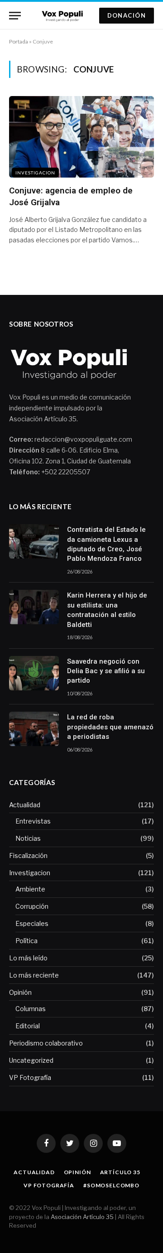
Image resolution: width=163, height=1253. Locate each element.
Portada (18, 41)
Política (26, 941)
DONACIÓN (126, 15)
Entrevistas (33, 821)
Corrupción (31, 906)
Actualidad (24, 805)
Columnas (30, 1008)
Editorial (27, 1026)
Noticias (28, 838)
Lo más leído (28, 958)
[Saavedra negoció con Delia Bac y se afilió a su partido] (34, 673)
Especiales (31, 923)
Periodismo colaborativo (46, 1043)
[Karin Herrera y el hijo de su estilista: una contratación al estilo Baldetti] (34, 607)
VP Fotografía (30, 1077)
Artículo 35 (120, 1172)
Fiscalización (28, 855)
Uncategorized (31, 1060)
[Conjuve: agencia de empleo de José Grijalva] (81, 137)
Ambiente (30, 889)
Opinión (20, 992)
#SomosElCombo (111, 1185)
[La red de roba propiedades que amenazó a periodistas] (34, 729)
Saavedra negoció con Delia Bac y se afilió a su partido (106, 671)
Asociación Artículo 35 (82, 1216)
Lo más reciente (34, 975)
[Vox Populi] (63, 15)
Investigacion (35, 172)
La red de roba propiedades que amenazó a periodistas (110, 727)
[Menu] (15, 15)
